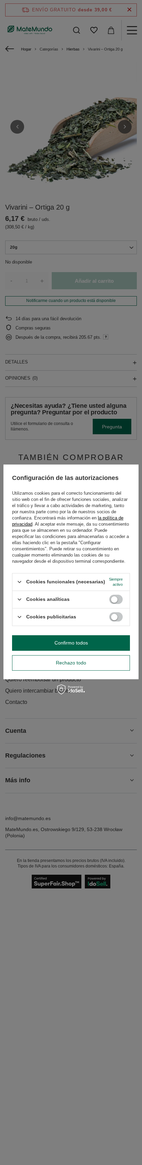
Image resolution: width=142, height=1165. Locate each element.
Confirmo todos (71, 643)
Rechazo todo (71, 662)
